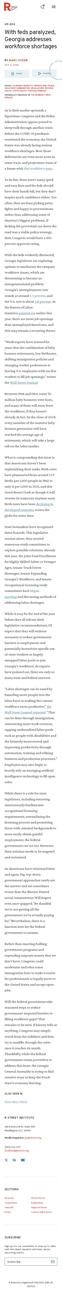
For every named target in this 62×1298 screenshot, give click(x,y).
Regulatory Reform (42, 88)
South (8, 91)
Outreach (9, 1207)
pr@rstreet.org (33, 1137)
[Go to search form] (43, 6)
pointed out (27, 313)
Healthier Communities (17, 88)
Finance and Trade (44, 86)
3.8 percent (43, 301)
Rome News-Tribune (16, 1101)
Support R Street (39, 1207)
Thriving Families (37, 91)
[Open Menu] (53, 6)
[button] (44, 74)
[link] (6, 1160)
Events (8, 1212)
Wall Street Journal (24, 382)
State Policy (19, 91)
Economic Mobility (23, 86)
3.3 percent (37, 296)
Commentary (11, 1202)
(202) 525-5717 (13, 1146)
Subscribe (53, 1262)
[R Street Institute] (10, 6)
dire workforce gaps (38, 168)
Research (9, 1198)
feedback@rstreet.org (17, 1150)
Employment (37, 1202)
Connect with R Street (41, 1212)
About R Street (38, 1198)
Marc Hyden (18, 60)
